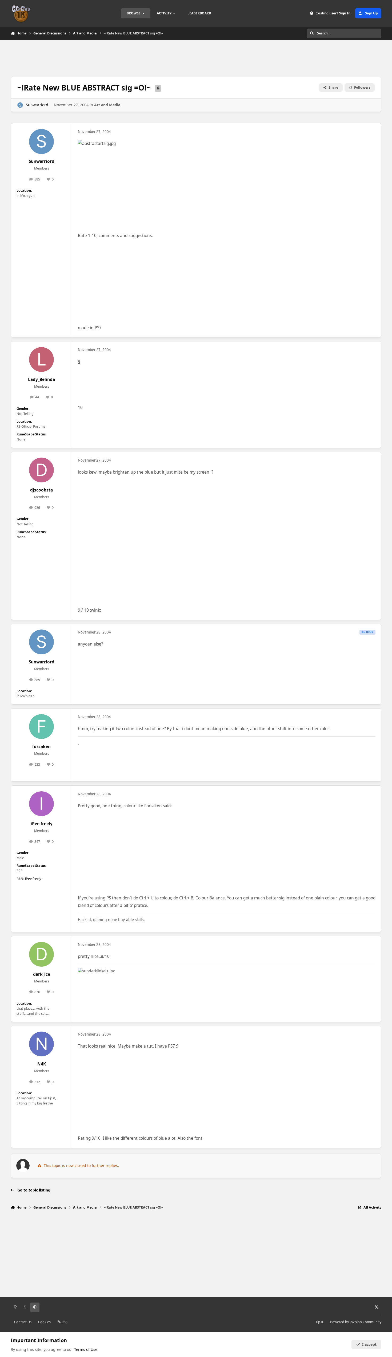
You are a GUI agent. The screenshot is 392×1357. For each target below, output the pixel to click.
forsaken (41, 746)
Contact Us (22, 1322)
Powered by (355, 1322)
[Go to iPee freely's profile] (41, 803)
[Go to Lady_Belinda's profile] (41, 359)
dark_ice (41, 974)
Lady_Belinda (41, 379)
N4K (41, 1064)
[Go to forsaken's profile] (41, 726)
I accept (369, 1344)
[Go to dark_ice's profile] (41, 954)
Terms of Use (85, 1349)
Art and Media (107, 104)
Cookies (44, 1322)
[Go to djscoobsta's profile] (41, 470)
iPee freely (42, 824)
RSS (64, 1322)
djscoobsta (41, 490)
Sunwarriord (37, 104)
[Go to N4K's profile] (41, 1044)
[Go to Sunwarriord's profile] (20, 105)
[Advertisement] (196, 58)
